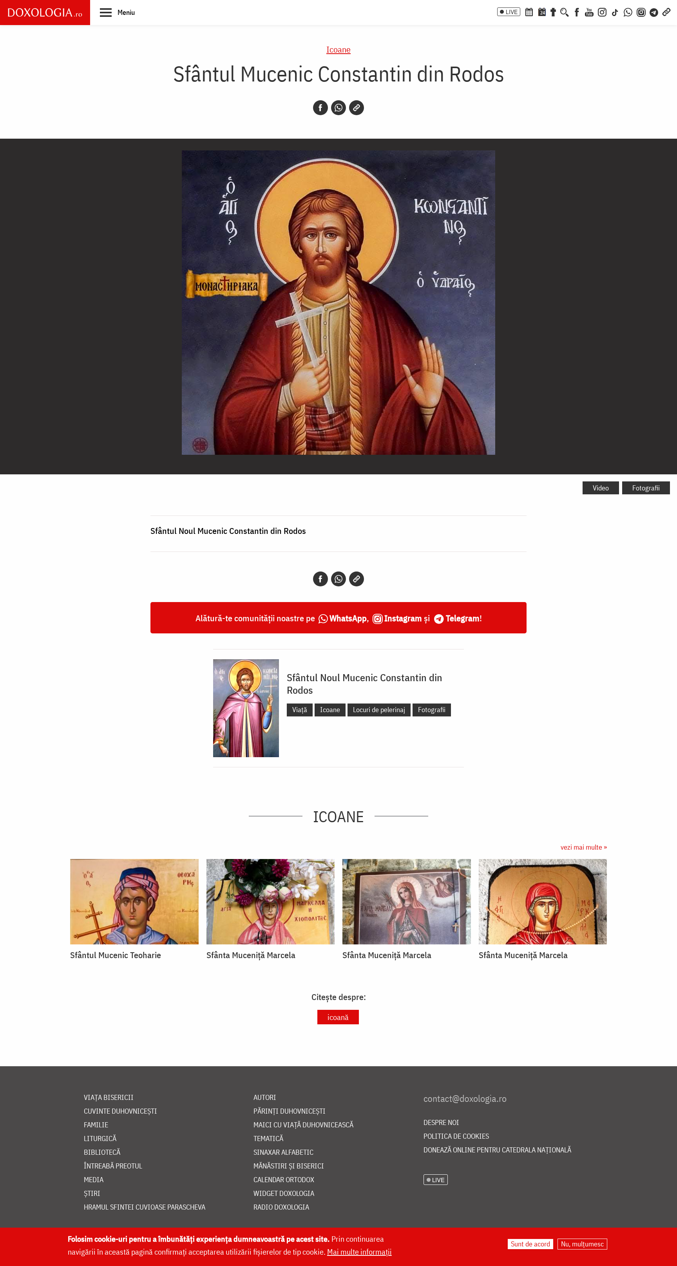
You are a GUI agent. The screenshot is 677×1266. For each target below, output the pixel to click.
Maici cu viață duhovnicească (303, 1125)
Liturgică (100, 1139)
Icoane (338, 49)
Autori (264, 1098)
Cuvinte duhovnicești (120, 1111)
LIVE (512, 12)
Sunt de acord (530, 1243)
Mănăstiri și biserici (288, 1166)
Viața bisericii (109, 1098)
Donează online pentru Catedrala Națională (497, 1150)
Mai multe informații (359, 1251)
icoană (338, 1017)
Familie (96, 1125)
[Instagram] (602, 11)
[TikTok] (615, 11)
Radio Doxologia (281, 1207)
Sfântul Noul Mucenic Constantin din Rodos (364, 683)
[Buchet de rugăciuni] (553, 11)
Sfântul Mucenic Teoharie (115, 955)
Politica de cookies (456, 1136)
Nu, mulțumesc (582, 1243)
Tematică (268, 1139)
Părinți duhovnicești (289, 1111)
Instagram (403, 618)
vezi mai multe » (584, 847)
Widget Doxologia (283, 1194)
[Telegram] (654, 11)
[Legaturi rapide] (666, 11)
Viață (299, 709)
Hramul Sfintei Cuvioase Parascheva (144, 1207)
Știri (92, 1194)
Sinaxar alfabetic (283, 1152)
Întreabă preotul (113, 1166)
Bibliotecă (102, 1152)
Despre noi (441, 1123)
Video (601, 487)
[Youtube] (589, 11)
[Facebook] (577, 11)
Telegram (463, 618)
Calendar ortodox (283, 1180)
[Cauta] (564, 11)
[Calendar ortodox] (528, 11)
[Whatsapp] (338, 107)
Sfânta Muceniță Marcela (250, 955)
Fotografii (646, 487)
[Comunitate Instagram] (641, 11)
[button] (117, 12)
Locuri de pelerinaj (379, 709)
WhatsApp (348, 618)
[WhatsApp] (628, 11)
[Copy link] (356, 107)
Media (93, 1180)
